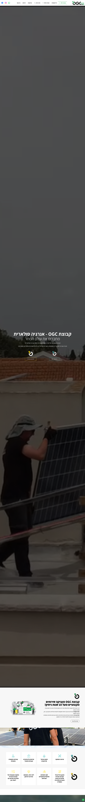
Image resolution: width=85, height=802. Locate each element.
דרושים (24, 3)
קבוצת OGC (63, 3)
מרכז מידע (38, 3)
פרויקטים (30, 3)
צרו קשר (18, 3)
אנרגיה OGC (46, 3)
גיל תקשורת (54, 3)
